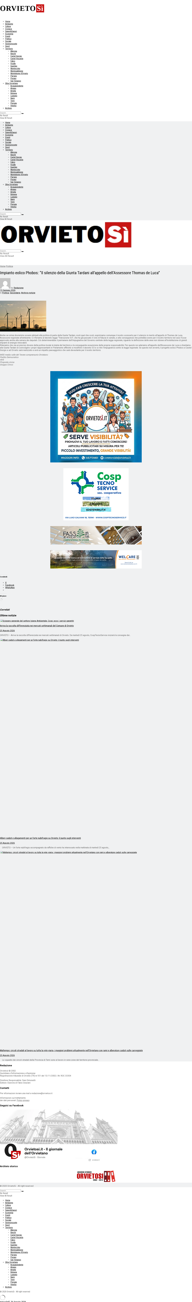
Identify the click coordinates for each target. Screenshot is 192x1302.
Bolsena (13, 93)
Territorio (9, 48)
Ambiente (9, 24)
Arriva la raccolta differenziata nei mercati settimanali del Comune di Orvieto (37, 625)
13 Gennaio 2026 (7, 290)
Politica (8, 39)
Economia (9, 34)
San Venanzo (15, 81)
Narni (12, 98)
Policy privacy (23, 1100)
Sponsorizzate (11, 44)
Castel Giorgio (16, 56)
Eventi (7, 36)
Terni (12, 101)
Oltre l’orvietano (11, 83)
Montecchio (15, 68)
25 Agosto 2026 (7, 630)
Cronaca (8, 29)
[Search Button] (22, 113)
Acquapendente (16, 86)
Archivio (8, 108)
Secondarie (15, 293)
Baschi (13, 53)
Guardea (13, 66)
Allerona (13, 51)
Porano (13, 78)
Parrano (13, 76)
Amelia (13, 91)
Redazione (19, 288)
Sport (7, 46)
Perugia (13, 103)
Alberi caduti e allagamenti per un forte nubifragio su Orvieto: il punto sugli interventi (40, 838)
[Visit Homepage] (66, 248)
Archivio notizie (28, 293)
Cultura (8, 26)
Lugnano (13, 96)
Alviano (13, 88)
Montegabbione (16, 71)
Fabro (12, 61)
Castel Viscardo (16, 58)
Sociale (8, 41)
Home (7, 21)
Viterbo (13, 105)
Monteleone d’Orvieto (19, 73)
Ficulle (13, 63)
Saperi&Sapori (11, 31)
